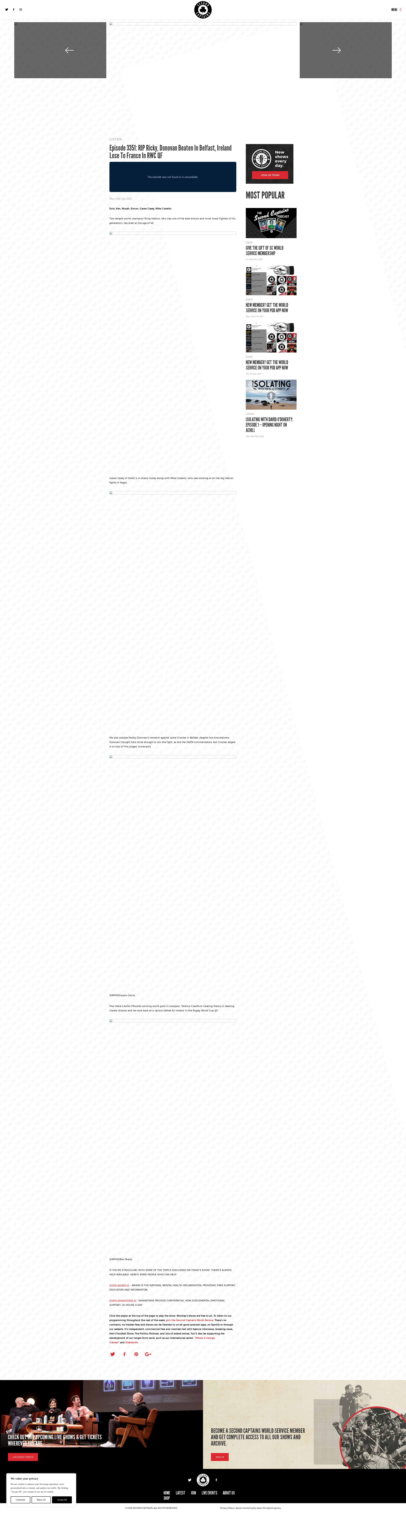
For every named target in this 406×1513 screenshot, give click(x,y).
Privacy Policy (227, 1508)
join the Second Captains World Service (189, 1320)
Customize (20, 1500)
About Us (229, 1493)
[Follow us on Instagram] (21, 9)
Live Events (209, 1493)
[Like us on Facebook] (14, 9)
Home (167, 1493)
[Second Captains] (203, 10)
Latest (180, 1493)
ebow (259, 1508)
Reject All (41, 1500)
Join (193, 1493)
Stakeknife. (131, 1342)
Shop (167, 1498)
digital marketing (244, 1508)
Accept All (62, 1500)
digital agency (273, 1508)
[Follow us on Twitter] (7, 9)
